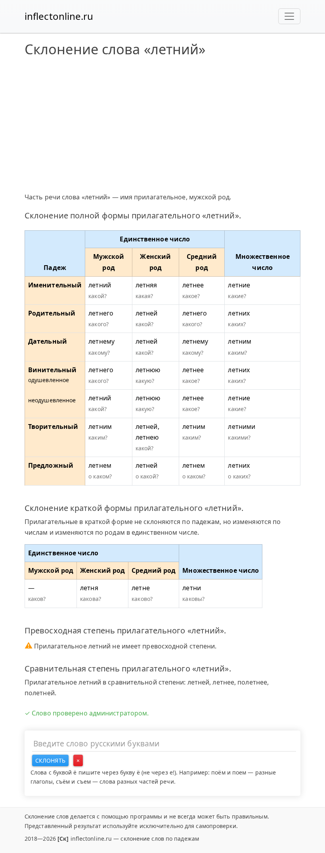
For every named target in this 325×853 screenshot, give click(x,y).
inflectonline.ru (59, 16)
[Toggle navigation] (289, 16)
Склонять (50, 760)
